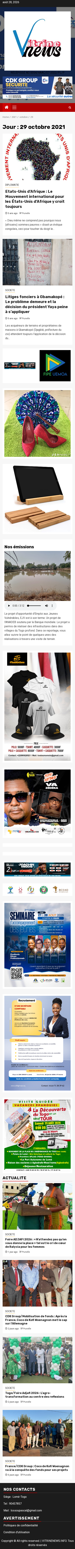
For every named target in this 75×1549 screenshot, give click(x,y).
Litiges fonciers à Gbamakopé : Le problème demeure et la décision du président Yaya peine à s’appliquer (36, 304)
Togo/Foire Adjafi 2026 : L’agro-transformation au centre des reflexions (34, 1394)
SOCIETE (10, 290)
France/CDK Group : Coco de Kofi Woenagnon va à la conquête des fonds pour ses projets (37, 1468)
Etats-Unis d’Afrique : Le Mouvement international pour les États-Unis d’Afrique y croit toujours (35, 199)
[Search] (70, 107)
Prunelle (26, 213)
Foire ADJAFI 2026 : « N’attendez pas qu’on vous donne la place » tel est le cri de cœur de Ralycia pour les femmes (36, 1243)
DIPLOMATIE (12, 184)
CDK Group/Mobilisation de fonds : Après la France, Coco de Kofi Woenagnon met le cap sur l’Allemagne (36, 1320)
